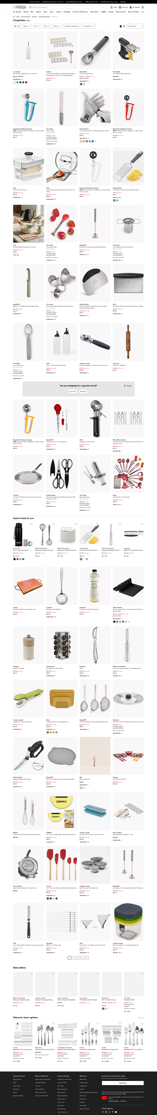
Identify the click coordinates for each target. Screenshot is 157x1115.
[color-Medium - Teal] (90, 141)
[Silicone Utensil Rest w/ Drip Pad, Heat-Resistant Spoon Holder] (128, 586)
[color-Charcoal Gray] (81, 84)
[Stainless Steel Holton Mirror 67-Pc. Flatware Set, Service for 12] (67, 1034)
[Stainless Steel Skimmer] (61, 586)
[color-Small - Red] (87, 141)
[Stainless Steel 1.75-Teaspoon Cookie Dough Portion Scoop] (28, 107)
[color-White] (14, 82)
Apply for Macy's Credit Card (42, 1079)
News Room (83, 1099)
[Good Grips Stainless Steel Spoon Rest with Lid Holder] (61, 167)
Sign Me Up (123, 1083)
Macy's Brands (61, 1092)
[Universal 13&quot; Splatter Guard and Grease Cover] (28, 474)
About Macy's (83, 1079)
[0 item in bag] (142, 7)
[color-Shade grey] (117, 622)
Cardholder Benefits (40, 1082)
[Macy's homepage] (14, 17)
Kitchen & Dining (25, 16)
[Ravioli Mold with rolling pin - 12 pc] (128, 811)
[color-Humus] (56, 732)
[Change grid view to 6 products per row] (124, 26)
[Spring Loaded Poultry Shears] (28, 756)
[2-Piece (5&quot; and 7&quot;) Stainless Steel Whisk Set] (28, 811)
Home (18, 16)
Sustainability (83, 1105)
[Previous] (15, 50)
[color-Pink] (17, 255)
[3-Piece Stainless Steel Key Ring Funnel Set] (61, 283)
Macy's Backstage (62, 1089)
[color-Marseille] (23, 82)
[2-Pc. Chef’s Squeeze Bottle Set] (61, 342)
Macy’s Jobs (83, 1095)
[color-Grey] (114, 200)
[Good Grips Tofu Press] (28, 167)
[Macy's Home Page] (19, 7)
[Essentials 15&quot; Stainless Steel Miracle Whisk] (95, 224)
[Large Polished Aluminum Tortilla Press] (28, 865)
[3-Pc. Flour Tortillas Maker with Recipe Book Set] (61, 811)
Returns (15, 1092)
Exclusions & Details (113, 1101)
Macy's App (60, 1086)
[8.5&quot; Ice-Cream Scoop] (95, 50)
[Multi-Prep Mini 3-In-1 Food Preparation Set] (128, 922)
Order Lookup (16, 1086)
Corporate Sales (84, 1082)
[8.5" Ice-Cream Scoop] (112, 984)
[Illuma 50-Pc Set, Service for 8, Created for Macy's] (23, 1034)
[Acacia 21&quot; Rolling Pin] (128, 342)
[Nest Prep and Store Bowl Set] (95, 865)
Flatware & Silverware (44, 16)
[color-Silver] (20, 559)
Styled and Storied (84, 1108)
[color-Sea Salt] (17, 82)
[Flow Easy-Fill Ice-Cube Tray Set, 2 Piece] (95, 811)
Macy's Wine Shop (62, 1095)
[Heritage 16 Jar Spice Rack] (61, 645)
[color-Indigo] (51, 898)
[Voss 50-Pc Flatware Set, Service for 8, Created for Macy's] (90, 1034)
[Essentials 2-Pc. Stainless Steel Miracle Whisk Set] (128, 865)
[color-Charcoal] (56, 898)
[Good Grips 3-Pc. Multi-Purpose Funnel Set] (95, 922)
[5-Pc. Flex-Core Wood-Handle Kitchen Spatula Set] (61, 865)
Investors (82, 1089)
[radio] (14, 82)
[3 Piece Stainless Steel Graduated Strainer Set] (95, 698)
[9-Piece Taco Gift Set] (128, 756)
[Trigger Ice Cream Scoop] (95, 418)
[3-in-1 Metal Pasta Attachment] (128, 50)
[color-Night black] (114, 622)
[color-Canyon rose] (123, 622)
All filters (129, 385)
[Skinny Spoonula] (95, 756)
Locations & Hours (62, 1082)
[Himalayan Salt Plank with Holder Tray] (28, 586)
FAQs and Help (17, 1079)
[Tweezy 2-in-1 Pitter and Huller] (28, 698)
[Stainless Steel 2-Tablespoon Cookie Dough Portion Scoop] (95, 167)
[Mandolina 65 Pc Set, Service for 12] (134, 1034)
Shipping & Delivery (18, 1095)
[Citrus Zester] (61, 107)
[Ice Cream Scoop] (28, 342)
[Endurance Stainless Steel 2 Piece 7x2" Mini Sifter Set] (45, 534)
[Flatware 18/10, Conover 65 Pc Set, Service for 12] (45, 1034)
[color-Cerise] (26, 82)
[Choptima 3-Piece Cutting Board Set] (61, 698)
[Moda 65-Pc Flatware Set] (112, 1034)
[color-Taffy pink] (126, 622)
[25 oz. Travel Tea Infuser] (23, 534)
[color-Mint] (117, 200)
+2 (95, 141)
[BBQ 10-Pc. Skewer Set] (61, 922)
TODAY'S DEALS (34, 2)
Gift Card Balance (40, 1089)
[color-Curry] (48, 732)
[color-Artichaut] (20, 82)
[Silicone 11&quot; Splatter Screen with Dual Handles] (61, 756)
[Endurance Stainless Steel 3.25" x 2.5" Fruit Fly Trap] (67, 534)
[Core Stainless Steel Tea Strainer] (128, 224)
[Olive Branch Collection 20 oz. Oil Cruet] (28, 50)
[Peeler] (95, 645)
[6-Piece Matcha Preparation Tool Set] (28, 224)
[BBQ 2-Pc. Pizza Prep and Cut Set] (134, 534)
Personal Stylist (61, 1099)
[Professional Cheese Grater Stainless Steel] (128, 167)
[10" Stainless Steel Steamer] (90, 984)
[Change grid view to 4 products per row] (121, 26)
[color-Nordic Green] (54, 732)
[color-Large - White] (81, 141)
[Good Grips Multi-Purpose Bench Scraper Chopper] (128, 283)
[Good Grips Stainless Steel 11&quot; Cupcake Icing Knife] (28, 922)
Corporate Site (83, 1086)
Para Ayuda (16, 1089)
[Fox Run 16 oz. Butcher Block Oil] (95, 586)
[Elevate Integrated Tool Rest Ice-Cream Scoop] (95, 342)
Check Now (123, 1101)
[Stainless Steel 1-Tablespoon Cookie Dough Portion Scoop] (128, 107)
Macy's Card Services (41, 1092)
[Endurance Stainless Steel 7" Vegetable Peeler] (112, 534)
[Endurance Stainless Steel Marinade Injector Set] (23, 984)
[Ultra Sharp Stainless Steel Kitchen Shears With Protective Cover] (61, 474)
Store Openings (61, 1108)
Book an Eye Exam (62, 1112)
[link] (28, 77)
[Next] (42, 50)
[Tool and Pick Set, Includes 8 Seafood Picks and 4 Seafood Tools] (128, 418)
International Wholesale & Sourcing (89, 1092)
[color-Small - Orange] (84, 141)
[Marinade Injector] (95, 474)
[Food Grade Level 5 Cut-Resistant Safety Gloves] (95, 107)
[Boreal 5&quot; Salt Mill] (28, 645)
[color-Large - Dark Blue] (93, 141)
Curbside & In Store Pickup (64, 1079)
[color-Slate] (84, 788)
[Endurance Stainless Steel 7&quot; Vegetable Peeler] (128, 645)
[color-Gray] (54, 898)
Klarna (14, 1082)
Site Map (82, 1102)
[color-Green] (14, 255)
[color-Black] (14, 559)
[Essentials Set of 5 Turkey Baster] (61, 418)
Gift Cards (37, 1086)
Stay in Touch (60, 1102)
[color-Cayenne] (48, 898)
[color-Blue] (23, 559)
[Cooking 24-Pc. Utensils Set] (128, 474)
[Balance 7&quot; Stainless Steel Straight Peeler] (28, 283)
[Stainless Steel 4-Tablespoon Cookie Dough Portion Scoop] (28, 418)
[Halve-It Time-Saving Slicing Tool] (45, 984)
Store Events (60, 1105)
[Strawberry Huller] (61, 224)
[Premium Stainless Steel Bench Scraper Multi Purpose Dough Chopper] (95, 283)
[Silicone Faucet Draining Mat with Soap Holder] (67, 984)
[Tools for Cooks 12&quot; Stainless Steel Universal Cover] (128, 698)
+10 (129, 621)
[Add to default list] (31, 524)
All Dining (34, 16)
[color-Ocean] (51, 732)
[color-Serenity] (120, 622)
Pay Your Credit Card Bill (41, 1095)
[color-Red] (17, 559)
